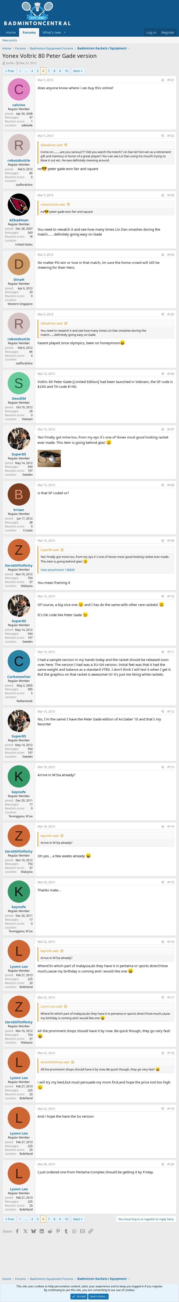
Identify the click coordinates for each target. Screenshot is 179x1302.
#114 (170, 826)
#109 (170, 541)
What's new (52, 32)
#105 (170, 314)
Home (11, 32)
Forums (29, 32)
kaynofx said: (50, 836)
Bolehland (26, 987)
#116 (170, 942)
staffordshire (24, 185)
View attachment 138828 (58, 570)
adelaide (27, 125)
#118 (170, 1053)
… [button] (26, 71)
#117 (170, 997)
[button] (65, 32)
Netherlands (25, 701)
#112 (170, 711)
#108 (170, 485)
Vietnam (27, 419)
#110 (170, 596)
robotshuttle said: (53, 204)
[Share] (163, 80)
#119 (170, 1109)
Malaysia (27, 586)
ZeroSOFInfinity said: (55, 1062)
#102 (170, 136)
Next (76, 71)
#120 (170, 1164)
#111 (170, 652)
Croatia (28, 530)
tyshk (10, 63)
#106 (170, 374)
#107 (170, 429)
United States (24, 244)
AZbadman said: (52, 145)
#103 (170, 195)
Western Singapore (20, 304)
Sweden (27, 475)
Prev (11, 71)
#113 (170, 767)
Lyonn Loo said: (51, 1006)
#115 (170, 882)
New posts (9, 40)
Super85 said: (50, 550)
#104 (170, 255)
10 (66, 71)
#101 (170, 80)
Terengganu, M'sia (21, 816)
